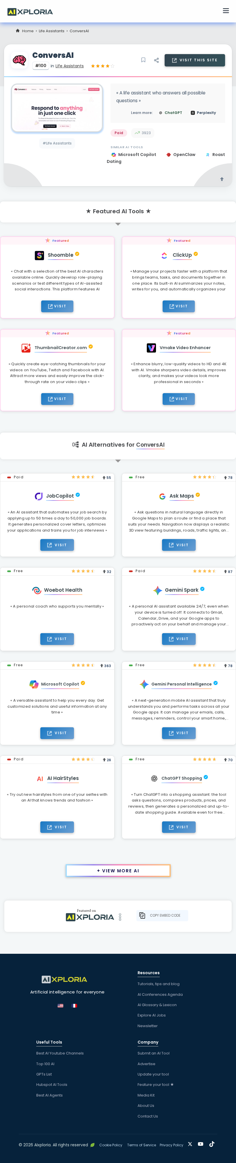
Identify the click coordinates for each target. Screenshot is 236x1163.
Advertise (146, 1064)
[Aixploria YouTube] (202, 1143)
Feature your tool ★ (156, 1084)
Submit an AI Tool (154, 1053)
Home (28, 31)
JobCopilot (60, 495)
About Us (146, 1105)
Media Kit (146, 1095)
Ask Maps (182, 495)
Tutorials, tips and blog (159, 984)
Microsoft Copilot (137, 154)
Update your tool (153, 1074)
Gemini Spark (182, 590)
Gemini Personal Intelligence (181, 684)
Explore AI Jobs (152, 1015)
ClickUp (182, 255)
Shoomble (60, 255)
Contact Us (148, 1116)
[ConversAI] (57, 107)
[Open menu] (226, 11)
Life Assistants (51, 31)
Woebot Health (63, 590)
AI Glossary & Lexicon (157, 1005)
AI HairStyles (63, 778)
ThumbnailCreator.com (61, 348)
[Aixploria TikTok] (213, 1143)
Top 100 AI (45, 1064)
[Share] (156, 60)
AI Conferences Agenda (160, 994)
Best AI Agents (49, 1095)
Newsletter (148, 1026)
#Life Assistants (57, 143)
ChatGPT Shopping (181, 778)
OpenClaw (184, 154)
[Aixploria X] (191, 1143)
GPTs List (44, 1074)
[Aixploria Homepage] (33, 11)
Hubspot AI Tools (51, 1084)
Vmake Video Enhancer (185, 348)
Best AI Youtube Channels (60, 1053)
